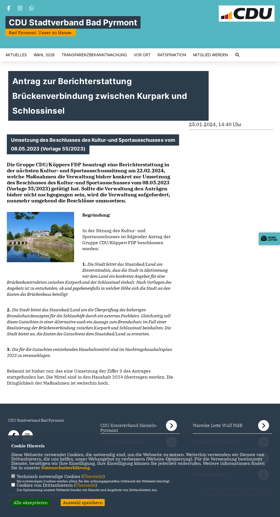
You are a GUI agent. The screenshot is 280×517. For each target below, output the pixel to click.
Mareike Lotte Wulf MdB (217, 425)
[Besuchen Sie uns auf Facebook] (8, 8)
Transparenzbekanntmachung (94, 55)
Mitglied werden (210, 55)
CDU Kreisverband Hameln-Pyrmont (129, 428)
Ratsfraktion (172, 55)
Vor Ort (142, 55)
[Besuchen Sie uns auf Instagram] (20, 8)
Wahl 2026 (44, 55)
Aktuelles (16, 55)
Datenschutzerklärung (65, 467)
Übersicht (93, 476)
